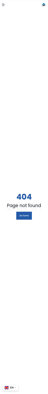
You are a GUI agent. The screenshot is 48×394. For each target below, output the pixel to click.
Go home (24, 215)
